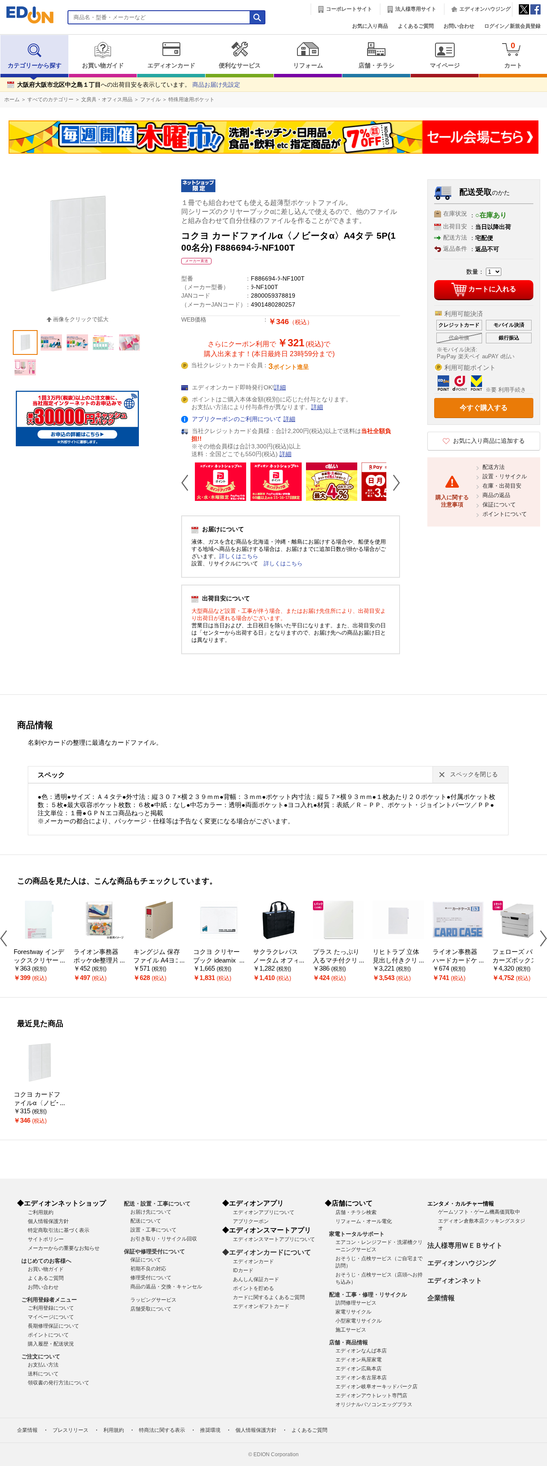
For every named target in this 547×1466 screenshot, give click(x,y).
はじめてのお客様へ (46, 1261)
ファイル (150, 99)
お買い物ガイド (103, 65)
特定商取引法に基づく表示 (58, 1230)
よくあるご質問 (416, 26)
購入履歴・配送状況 (51, 1344)
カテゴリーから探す (35, 65)
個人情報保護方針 (48, 1221)
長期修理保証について (53, 1326)
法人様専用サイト (415, 9)
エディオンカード (171, 65)
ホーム (12, 99)
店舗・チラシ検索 (355, 1212)
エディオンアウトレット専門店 (371, 1396)
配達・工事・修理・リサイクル (368, 1294)
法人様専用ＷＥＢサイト (465, 1245)
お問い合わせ (459, 26)
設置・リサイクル (504, 476)
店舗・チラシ (376, 65)
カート (513, 55)
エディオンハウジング (485, 9)
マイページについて (51, 1317)
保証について (499, 504)
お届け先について (150, 1212)
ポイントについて (504, 514)
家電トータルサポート (357, 1234)
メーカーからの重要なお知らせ (64, 1248)
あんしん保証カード (256, 1279)
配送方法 (493, 467)
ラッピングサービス (153, 1300)
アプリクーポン (251, 1221)
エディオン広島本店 (358, 1369)
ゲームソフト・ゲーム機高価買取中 (479, 1212)
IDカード (243, 1270)
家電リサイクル (353, 1312)
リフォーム (308, 65)
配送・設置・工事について (157, 1203)
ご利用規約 (40, 1212)
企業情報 (441, 1298)
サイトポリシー (46, 1239)
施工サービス (350, 1330)
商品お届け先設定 (216, 85)
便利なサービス (240, 65)
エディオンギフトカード (261, 1306)
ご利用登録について (51, 1308)
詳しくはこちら (238, 556)
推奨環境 (210, 1430)
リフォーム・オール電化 (363, 1221)
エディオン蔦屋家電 (358, 1360)
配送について (145, 1221)
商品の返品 (496, 495)
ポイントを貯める (253, 1288)
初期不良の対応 (148, 1269)
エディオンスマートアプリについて (274, 1239)
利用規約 (113, 1430)
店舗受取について (150, 1309)
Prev (188, 482)
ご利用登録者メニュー (49, 1299)
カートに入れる (492, 289)
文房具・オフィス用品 (106, 99)
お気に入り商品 (370, 26)
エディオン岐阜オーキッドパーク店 (376, 1387)
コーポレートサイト (349, 9)
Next (393, 482)
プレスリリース (70, 1430)
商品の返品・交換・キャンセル (166, 1287)
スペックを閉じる (474, 774)
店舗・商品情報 (348, 1342)
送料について (43, 1374)
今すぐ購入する (484, 407)
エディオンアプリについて (263, 1212)
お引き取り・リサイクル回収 (163, 1239)
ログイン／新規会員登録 (512, 26)
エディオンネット (454, 1280)
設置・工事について (153, 1230)
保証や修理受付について (154, 1251)
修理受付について (150, 1278)
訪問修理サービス (355, 1303)
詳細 (280, 387)
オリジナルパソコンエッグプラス (373, 1404)
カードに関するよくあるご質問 (269, 1297)
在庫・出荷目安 (501, 486)
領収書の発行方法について (58, 1383)
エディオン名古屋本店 (361, 1378)
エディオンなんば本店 (361, 1351)
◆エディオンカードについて (266, 1252)
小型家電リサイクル (358, 1321)
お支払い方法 (43, 1365)
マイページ (445, 65)
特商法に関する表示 (162, 1430)
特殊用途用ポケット (191, 99)
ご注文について (40, 1356)
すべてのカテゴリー (50, 99)
